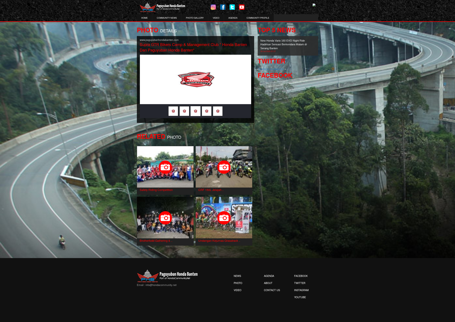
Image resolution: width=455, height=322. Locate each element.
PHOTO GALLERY (195, 17)
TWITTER (299, 283)
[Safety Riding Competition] (165, 166)
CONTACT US (272, 290)
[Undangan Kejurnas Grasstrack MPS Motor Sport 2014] (224, 217)
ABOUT (268, 283)
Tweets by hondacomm (271, 69)
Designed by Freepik (299, 302)
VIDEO (216, 17)
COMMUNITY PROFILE (258, 17)
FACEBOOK (301, 276)
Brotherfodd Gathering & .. (156, 241)
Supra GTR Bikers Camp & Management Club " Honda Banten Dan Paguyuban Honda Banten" (193, 47)
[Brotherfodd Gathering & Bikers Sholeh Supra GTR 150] (165, 217)
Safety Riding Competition (156, 190)
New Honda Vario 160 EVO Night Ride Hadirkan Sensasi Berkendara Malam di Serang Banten (283, 45)
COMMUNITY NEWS (167, 17)
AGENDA (232, 17)
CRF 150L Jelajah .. (211, 190)
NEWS (237, 276)
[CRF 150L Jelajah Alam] (224, 166)
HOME (144, 17)
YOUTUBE (300, 297)
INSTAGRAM (301, 290)
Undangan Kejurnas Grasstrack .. (219, 241)
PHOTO (238, 283)
